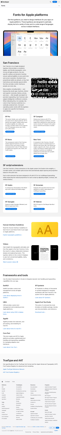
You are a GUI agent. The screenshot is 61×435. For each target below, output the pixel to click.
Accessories (19, 389)
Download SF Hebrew (39, 208)
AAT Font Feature (11, 372)
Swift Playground (5, 408)
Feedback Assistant (34, 419)
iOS (2, 387)
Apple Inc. (12, 430)
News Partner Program (50, 399)
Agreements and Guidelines (47, 432)
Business (18, 399)
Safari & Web (19, 419)
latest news (8, 426)
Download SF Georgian (11, 208)
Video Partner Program (50, 401)
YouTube (3, 428)
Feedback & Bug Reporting (36, 406)
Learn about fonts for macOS (12, 328)
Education (18, 405)
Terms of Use (28, 432)
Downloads (32, 389)
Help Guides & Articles (35, 400)
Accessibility (19, 387)
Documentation (33, 387)
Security (18, 417)
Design (17, 401)
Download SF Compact (39, 131)
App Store (4, 399)
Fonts (3, 6)
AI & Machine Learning (21, 391)
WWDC (46, 422)
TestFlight (4, 410)
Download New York (38, 156)
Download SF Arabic (10, 193)
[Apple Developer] (5, 2)
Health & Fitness (19, 409)
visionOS (4, 395)
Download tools (39, 312)
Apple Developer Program (50, 387)
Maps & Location (19, 415)
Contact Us (32, 402)
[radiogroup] (54, 428)
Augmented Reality (20, 397)
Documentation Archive (35, 395)
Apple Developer (34, 413)
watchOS (4, 397)
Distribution (18, 403)
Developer (7, 381)
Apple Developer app (20, 426)
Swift (3, 404)
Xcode (3, 412)
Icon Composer (5, 416)
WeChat (42, 426)
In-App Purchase (20, 411)
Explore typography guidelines (12, 235)
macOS (3, 391)
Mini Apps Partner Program (51, 397)
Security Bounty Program (50, 403)
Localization (18, 413)
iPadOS (3, 389)
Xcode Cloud (4, 414)
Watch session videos (9, 262)
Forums (32, 404)
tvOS (3, 393)
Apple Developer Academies (51, 420)
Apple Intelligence (20, 393)
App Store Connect (34, 415)
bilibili (34, 426)
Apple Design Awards (49, 418)
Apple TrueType (13, 369)
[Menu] (59, 2)
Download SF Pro (10, 131)
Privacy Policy (36, 432)
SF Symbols (4, 418)
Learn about (9, 347)
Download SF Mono (10, 156)
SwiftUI (3, 406)
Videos (31, 393)
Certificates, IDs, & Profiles (36, 417)
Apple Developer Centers (50, 414)
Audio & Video (19, 395)
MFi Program (48, 395)
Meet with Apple (48, 412)
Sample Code (33, 391)
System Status (33, 408)
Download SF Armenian (39, 193)
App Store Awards (49, 416)
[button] (50, 2)
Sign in (54, 1)
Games (17, 407)
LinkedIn (38, 426)
